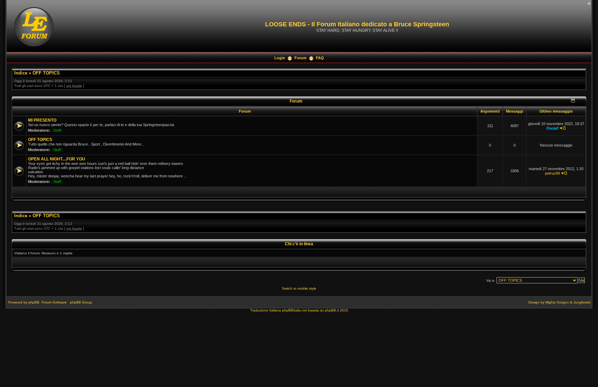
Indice (20, 73)
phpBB (33, 302)
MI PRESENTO (42, 120)
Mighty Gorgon (557, 302)
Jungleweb (582, 302)
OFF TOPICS (46, 73)
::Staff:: (57, 130)
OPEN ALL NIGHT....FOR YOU (56, 159)
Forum (301, 58)
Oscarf (552, 128)
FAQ (320, 58)
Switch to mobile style (299, 288)
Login (279, 58)
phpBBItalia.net (294, 310)
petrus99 (552, 173)
